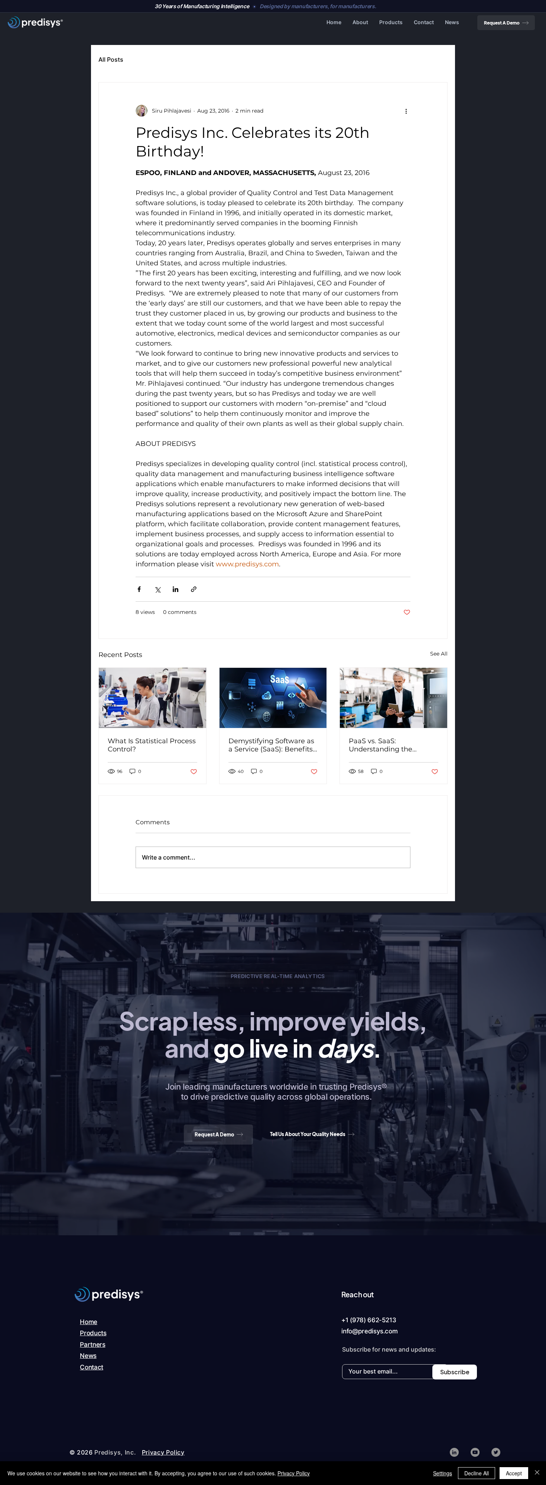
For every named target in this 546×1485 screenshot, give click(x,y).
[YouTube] (475, 1452)
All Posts (110, 59)
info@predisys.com (369, 1331)
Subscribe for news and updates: (389, 1349)
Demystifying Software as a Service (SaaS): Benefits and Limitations (271, 745)
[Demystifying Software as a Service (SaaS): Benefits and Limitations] (273, 698)
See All (439, 653)
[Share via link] (193, 589)
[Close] (537, 1473)
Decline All (476, 1473)
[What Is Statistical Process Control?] (152, 698)
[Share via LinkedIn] (175, 589)
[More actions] (406, 110)
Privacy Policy (293, 1473)
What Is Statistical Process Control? (152, 745)
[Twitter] (495, 1452)
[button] (360, 22)
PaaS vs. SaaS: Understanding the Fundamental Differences (392, 745)
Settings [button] (442, 1473)
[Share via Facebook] (139, 589)
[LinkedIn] (454, 1452)
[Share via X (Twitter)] (157, 589)
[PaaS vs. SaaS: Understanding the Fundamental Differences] (393, 698)
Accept (514, 1473)
